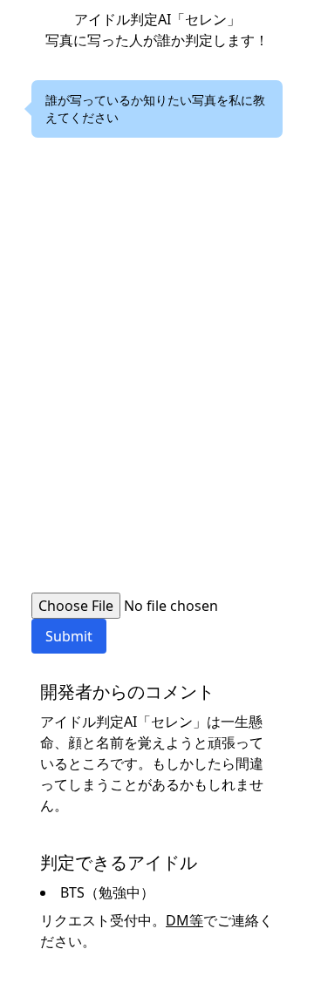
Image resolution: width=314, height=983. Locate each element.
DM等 (184, 920)
